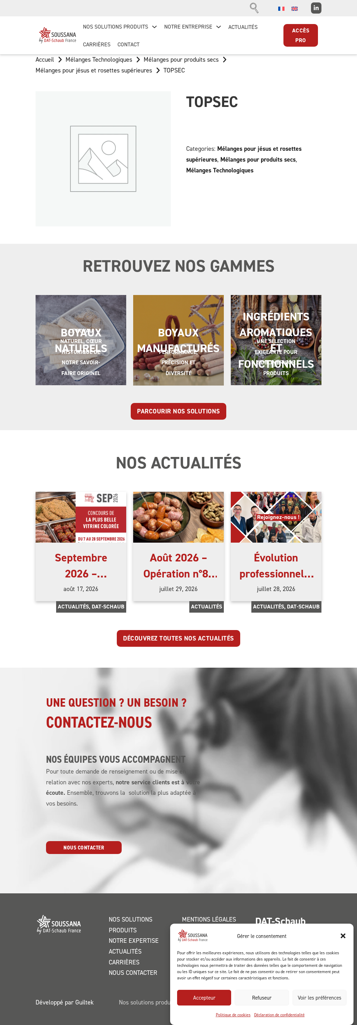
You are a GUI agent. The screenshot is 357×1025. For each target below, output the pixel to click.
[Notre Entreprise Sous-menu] (218, 27)
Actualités (206, 606)
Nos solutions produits (130, 925)
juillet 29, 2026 (178, 588)
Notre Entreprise (188, 26)
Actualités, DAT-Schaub (91, 606)
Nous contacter (83, 847)
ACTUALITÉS (243, 26)
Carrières (124, 962)
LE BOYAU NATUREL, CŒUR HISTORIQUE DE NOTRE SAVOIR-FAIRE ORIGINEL (81, 352)
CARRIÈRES (97, 44)
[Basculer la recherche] (254, 8)
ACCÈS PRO (301, 35)
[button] (343, 935)
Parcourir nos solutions (178, 411)
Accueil (45, 59)
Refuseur (262, 997)
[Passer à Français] (281, 8)
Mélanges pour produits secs (181, 59)
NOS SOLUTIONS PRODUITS (115, 26)
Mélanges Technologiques (99, 59)
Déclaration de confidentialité (279, 1014)
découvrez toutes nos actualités (178, 638)
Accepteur (204, 997)
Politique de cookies (233, 1014)
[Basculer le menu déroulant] (154, 27)
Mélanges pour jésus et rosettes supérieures (94, 70)
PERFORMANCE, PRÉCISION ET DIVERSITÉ (178, 362)
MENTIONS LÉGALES (209, 919)
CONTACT (128, 44)
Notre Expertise (134, 940)
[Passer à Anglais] (294, 8)
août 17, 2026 (80, 588)
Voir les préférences (319, 997)
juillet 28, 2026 (276, 588)
